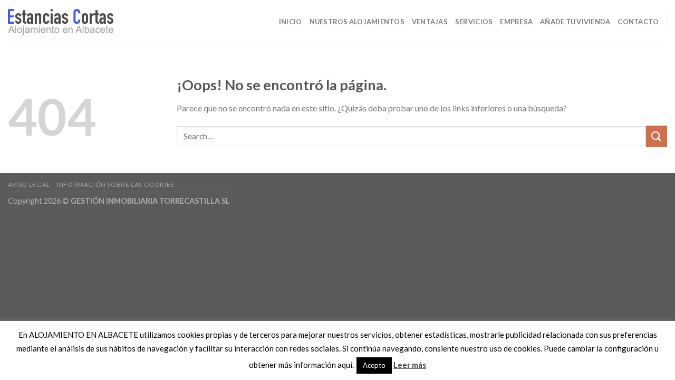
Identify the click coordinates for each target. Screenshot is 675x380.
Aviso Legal (29, 184)
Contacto (638, 21)
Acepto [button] (374, 365)
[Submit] (656, 136)
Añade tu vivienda (575, 21)
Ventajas (430, 21)
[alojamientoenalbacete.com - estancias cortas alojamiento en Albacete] (60, 22)
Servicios (474, 21)
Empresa (516, 21)
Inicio (290, 21)
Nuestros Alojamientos (357, 21)
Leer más (409, 364)
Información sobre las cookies (115, 184)
